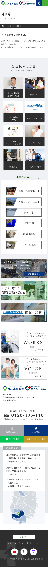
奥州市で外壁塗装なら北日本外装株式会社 (27, 559)
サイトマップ (35, 543)
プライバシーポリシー (16, 543)
